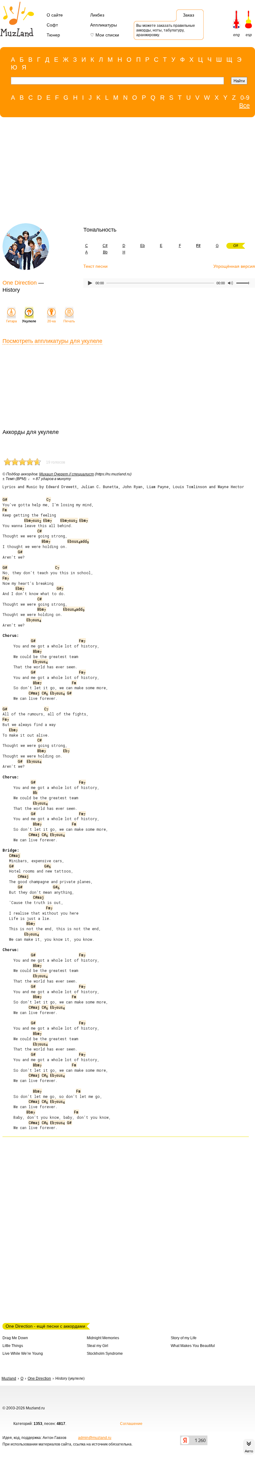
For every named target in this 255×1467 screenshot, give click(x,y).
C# (105, 245)
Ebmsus (32, 520)
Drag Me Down (15, 1338)
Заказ (188, 14)
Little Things (12, 1346)
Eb (142, 245)
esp (249, 35)
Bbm (46, 541)
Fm (4, 509)
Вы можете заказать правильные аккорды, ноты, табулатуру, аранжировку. (165, 30)
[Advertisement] (124, 171)
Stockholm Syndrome (105, 1353)
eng (236, 35)
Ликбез (97, 14)
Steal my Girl (97, 1346)
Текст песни (95, 266)
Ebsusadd (78, 541)
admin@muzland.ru (94, 1438)
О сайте (55, 14)
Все (244, 105)
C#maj (34, 692)
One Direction (19, 283)
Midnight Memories (103, 1338)
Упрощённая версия (234, 266)
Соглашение (131, 1423)
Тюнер (53, 34)
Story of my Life (184, 1338)
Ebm (47, 520)
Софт (52, 24)
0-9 (244, 97)
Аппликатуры (103, 24)
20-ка (51, 321)
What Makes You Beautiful (193, 1346)
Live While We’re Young (22, 1353)
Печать (69, 321)
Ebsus (33, 619)
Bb (105, 252)
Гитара (11, 321)
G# (4, 499)
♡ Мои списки (104, 34)
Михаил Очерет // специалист (66, 474)
